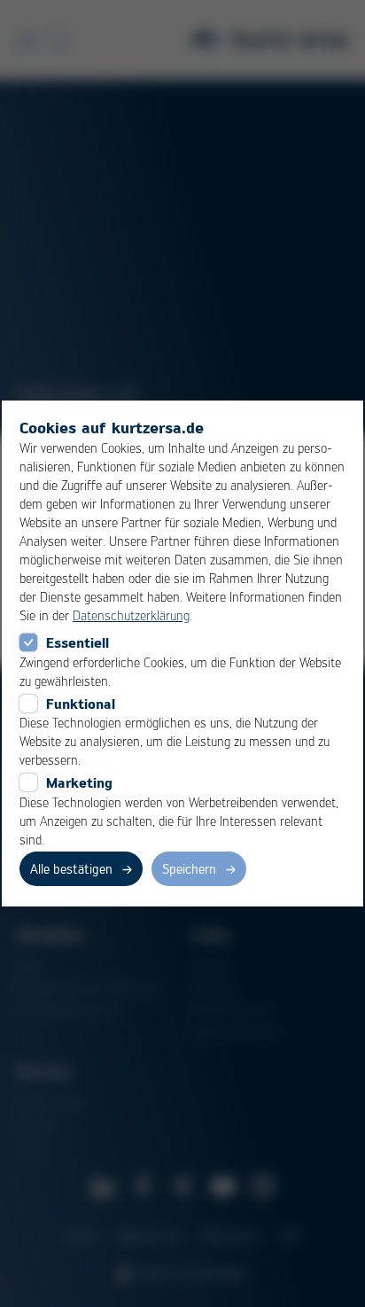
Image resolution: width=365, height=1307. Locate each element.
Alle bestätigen (71, 868)
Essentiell (77, 642)
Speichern (189, 868)
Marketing (79, 782)
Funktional (80, 704)
